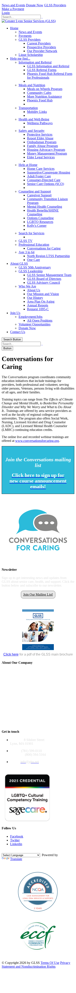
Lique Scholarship (31, 55)
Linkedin (16, 844)
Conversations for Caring (44, 248)
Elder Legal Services (41, 157)
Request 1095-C (38, 309)
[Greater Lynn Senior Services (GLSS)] (29, 21)
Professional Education (34, 244)
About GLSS (19, 263)
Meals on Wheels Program (44, 89)
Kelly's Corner (36, 225)
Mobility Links (37, 111)
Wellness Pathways (40, 123)
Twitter (15, 840)
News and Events (13, 5)
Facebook (16, 836)
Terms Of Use (50, 963)
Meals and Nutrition (32, 85)
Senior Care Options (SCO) (45, 184)
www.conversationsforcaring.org (37, 441)
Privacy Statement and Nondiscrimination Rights (36, 964)
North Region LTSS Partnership (48, 256)
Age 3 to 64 (26, 252)
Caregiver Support (39, 195)
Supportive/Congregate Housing (48, 172)
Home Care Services (40, 168)
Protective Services (39, 134)
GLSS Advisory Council (43, 282)
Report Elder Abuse (40, 138)
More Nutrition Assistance (44, 96)
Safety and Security (32, 130)
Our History (35, 298)
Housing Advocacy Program (46, 149)
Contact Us (17, 332)
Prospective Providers (41, 47)
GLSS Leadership (31, 271)
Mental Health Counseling (44, 206)
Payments (25, 36)
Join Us (15, 313)
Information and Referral (35, 62)
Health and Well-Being (34, 119)
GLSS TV (26, 241)
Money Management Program (47, 153)
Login (6, 13)
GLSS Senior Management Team (49, 275)
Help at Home (28, 165)
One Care (33, 260)
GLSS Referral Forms (41, 70)
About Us (33, 290)
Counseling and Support (35, 191)
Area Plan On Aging (40, 301)
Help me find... (20, 58)
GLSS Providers (55, 5)
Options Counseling (40, 218)
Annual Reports (37, 305)
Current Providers (39, 43)
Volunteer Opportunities (34, 324)
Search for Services (31, 233)
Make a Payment (13, 9)
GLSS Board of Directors (44, 279)
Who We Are (27, 286)
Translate (16, 859)
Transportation (28, 108)
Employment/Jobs (30, 316)
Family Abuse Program (42, 146)
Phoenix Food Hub (40, 100)
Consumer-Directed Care (43, 180)
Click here (11, 654)
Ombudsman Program (41, 142)
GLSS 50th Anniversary (35, 267)
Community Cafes (39, 92)
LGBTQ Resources (40, 222)
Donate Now (34, 5)
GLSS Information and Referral (48, 66)
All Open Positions (39, 320)
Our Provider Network (42, 51)
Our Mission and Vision (43, 294)
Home (14, 28)
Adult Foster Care (39, 176)
